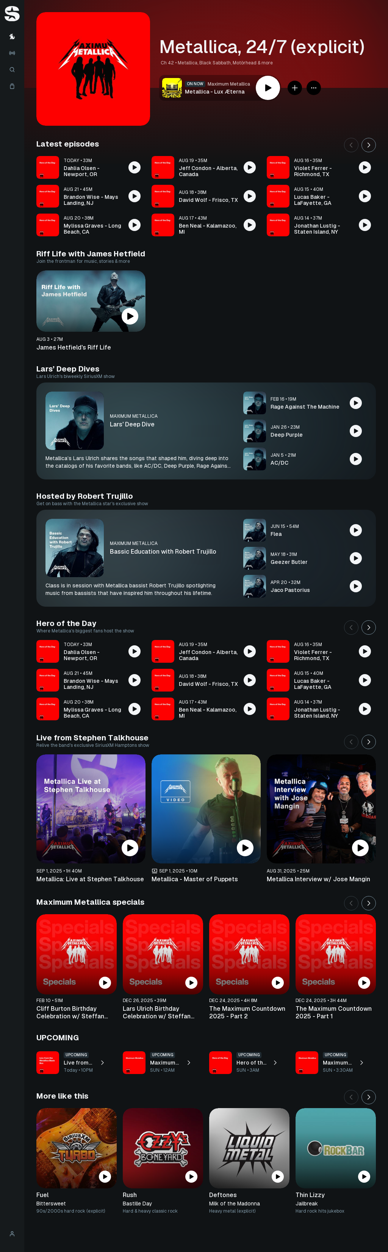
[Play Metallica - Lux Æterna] (268, 88)
